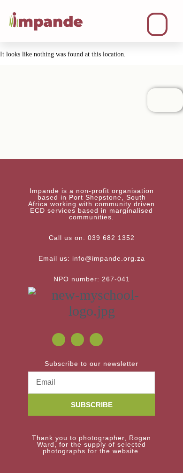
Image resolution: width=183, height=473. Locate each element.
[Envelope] (77, 339)
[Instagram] (96, 339)
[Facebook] (58, 339)
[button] (157, 24)
